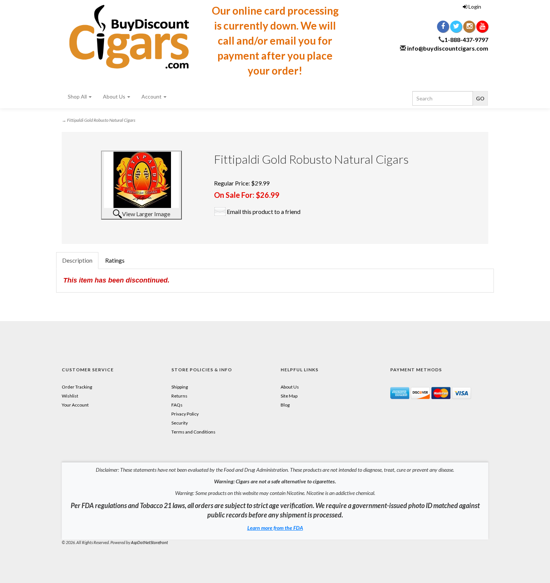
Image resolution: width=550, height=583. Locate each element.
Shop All (78, 96)
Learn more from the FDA (275, 528)
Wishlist (70, 396)
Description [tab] (77, 260)
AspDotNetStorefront (149, 542)
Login (474, 6)
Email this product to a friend (263, 211)
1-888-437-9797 (466, 39)
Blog (285, 405)
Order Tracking (77, 387)
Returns (179, 396)
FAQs (177, 405)
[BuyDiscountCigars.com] (129, 36)
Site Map (289, 396)
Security (179, 423)
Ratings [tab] (115, 260)
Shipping (179, 387)
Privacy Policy (185, 414)
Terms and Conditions (193, 432)
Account (152, 96)
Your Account (75, 405)
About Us (114, 96)
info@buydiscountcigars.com (447, 48)
